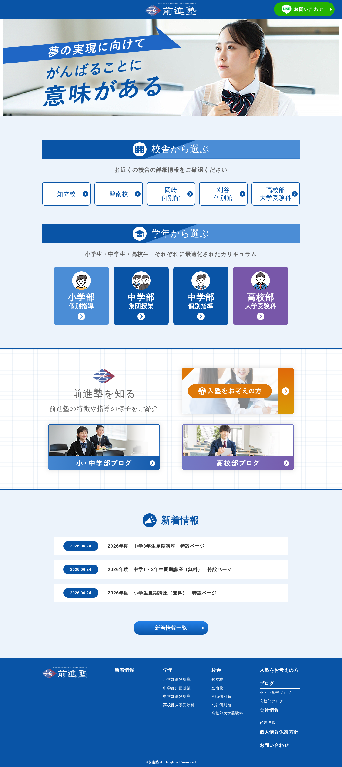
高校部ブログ (271, 701)
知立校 (66, 193)
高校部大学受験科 (275, 193)
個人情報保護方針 (279, 731)
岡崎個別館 (170, 193)
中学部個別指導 (177, 696)
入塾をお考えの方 (279, 670)
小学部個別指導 (177, 679)
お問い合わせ (274, 745)
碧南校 (118, 193)
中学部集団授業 (177, 688)
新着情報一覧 (171, 628)
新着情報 (124, 670)
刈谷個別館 (223, 193)
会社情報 (269, 710)
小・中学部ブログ (275, 693)
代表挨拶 (267, 723)
